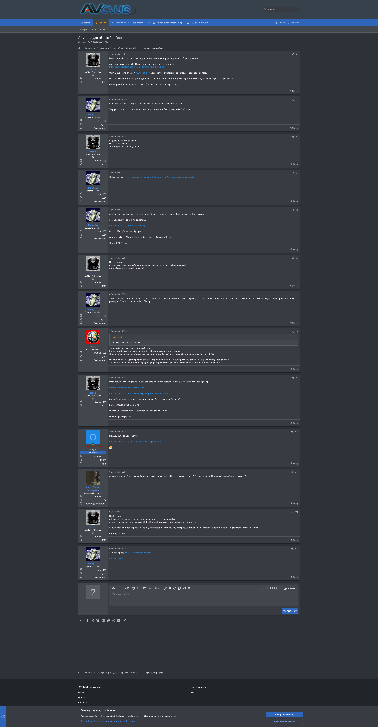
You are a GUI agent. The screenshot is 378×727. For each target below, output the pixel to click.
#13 (296, 549)
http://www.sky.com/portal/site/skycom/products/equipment (138, 393)
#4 (297, 173)
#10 (296, 431)
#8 (297, 331)
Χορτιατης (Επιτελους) (96, 503)
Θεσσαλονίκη (100, 128)
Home (81, 692)
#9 (297, 378)
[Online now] (93, 444)
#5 (297, 210)
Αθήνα (103, 464)
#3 (297, 136)
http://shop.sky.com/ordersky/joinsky (127, 225)
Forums (81, 697)
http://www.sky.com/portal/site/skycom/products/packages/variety (161, 177)
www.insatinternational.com (138, 552)
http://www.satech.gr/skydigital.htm (126, 387)
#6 (297, 258)
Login (193, 692)
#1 (297, 54)
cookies (101, 716)
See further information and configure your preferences (108, 721)
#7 (297, 294)
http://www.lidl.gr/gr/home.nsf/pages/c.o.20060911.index (137, 67)
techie (84, 42)
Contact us (83, 702)
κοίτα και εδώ (116, 558)
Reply (295, 91)
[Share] (293, 54)
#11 (296, 472)
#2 (297, 99)
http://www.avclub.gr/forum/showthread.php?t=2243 (135, 441)
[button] (129, 22)
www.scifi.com (143, 73)
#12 (296, 512)
